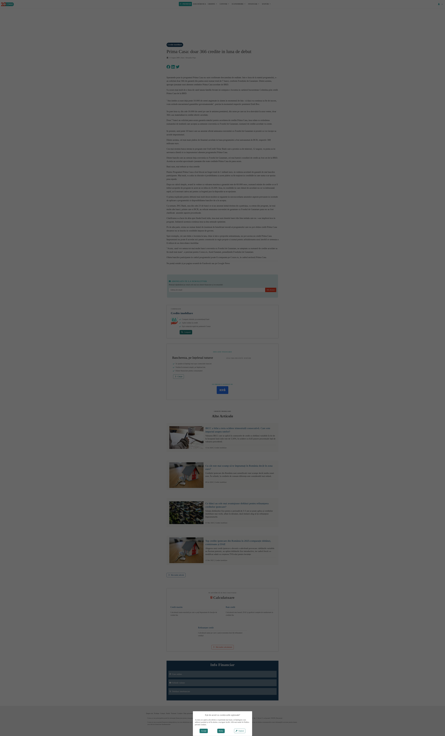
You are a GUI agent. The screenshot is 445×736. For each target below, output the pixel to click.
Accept (203, 731)
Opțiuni (241, 731)
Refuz (221, 731)
